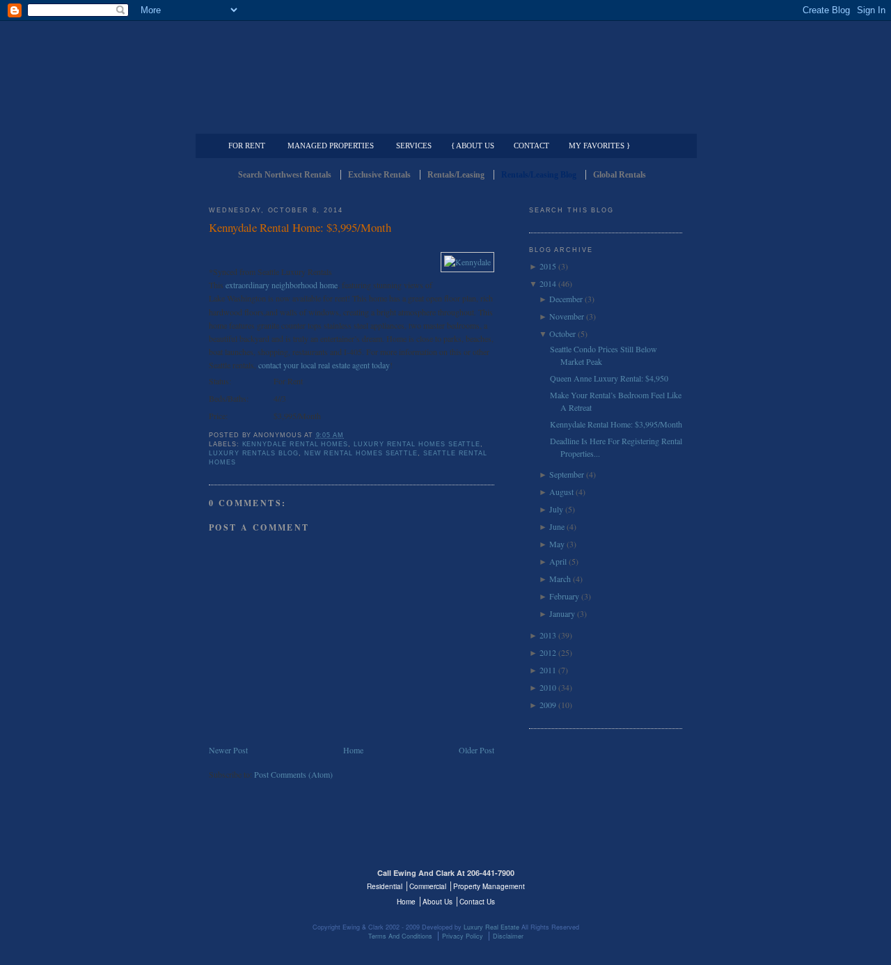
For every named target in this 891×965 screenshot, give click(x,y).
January (562, 613)
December (566, 298)
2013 (547, 635)
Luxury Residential (280, 122)
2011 (547, 669)
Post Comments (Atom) (293, 774)
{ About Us (472, 145)
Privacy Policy (462, 936)
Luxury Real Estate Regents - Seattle (269, 881)
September (566, 474)
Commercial (443, 122)
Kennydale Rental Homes (295, 444)
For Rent (246, 145)
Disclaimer (508, 936)
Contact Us (477, 902)
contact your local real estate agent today (324, 364)
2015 (547, 266)
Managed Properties (330, 145)
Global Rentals (619, 175)
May (557, 543)
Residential (384, 886)
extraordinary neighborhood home (282, 284)
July (556, 509)
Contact (531, 145)
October (562, 333)
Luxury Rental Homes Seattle (417, 444)
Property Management (609, 122)
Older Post (476, 749)
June (557, 526)
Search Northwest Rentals (284, 175)
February (564, 596)
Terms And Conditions (400, 936)
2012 (547, 652)
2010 (547, 687)
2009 (547, 704)
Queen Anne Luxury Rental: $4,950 (609, 378)
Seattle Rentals (445, 66)
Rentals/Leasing (455, 175)
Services (414, 145)
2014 (547, 283)
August (561, 491)
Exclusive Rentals (379, 175)
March (560, 578)
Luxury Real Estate (622, 881)
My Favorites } (599, 145)
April (558, 561)
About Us (437, 902)
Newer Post (228, 749)
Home (353, 749)
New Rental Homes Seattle (361, 453)
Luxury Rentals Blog (254, 453)
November (566, 316)
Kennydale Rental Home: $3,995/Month (300, 227)
